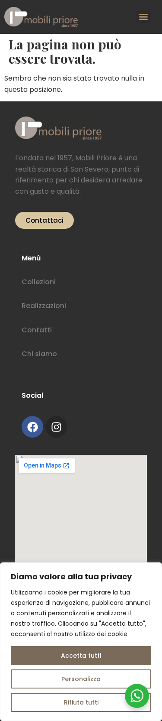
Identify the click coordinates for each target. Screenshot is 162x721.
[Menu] (143, 16)
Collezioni (39, 282)
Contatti (37, 330)
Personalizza (81, 679)
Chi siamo (39, 354)
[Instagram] (56, 427)
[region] (81, 641)
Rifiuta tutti (81, 702)
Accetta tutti (81, 655)
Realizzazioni (44, 306)
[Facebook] (32, 427)
